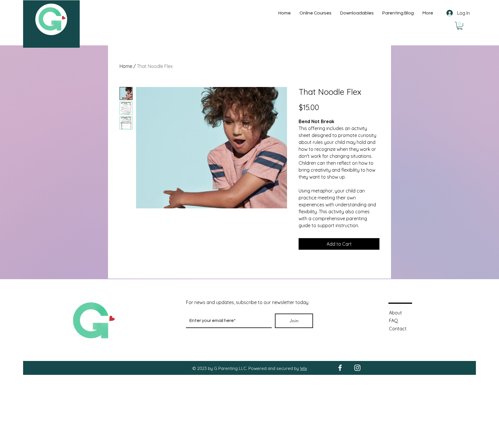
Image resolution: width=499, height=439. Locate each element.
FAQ (393, 320)
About (395, 313)
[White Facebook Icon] (340, 368)
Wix (303, 368)
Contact (398, 328)
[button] (460, 26)
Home (126, 66)
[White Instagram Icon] (357, 368)
